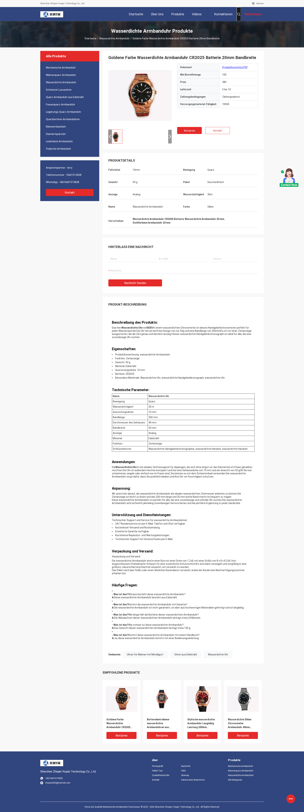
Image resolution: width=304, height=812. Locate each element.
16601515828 (73, 174)
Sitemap (185, 775)
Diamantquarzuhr (56, 134)
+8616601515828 (69, 182)
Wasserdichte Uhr (218, 654)
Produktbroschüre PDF (235, 67)
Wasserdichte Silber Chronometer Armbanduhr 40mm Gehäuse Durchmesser (241, 723)
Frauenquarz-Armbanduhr (60, 104)
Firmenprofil (157, 766)
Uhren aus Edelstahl (185, 654)
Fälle (183, 771)
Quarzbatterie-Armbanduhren (63, 119)
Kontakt (70, 192)
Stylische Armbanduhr (58, 148)
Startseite (90, 38)
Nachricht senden (135, 283)
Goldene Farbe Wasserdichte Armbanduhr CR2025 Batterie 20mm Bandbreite (118, 723)
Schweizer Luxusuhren (59, 89)
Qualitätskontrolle (160, 775)
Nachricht (185, 766)
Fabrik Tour (157, 771)
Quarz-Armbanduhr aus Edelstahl (65, 97)
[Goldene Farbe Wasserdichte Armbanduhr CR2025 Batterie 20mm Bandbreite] (140, 95)
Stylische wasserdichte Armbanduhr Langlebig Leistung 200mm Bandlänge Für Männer (201, 723)
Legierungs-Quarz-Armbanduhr (63, 111)
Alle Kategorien (235, 780)
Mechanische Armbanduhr (61, 67)
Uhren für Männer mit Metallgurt (145, 654)
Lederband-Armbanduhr (59, 141)
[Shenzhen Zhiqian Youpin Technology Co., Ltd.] (51, 14)
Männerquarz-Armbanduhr (61, 75)
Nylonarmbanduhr (56, 126)
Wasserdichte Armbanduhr (114, 38)
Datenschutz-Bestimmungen (193, 780)
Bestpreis (189, 130)
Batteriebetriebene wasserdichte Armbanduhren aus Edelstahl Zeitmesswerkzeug (158, 723)
